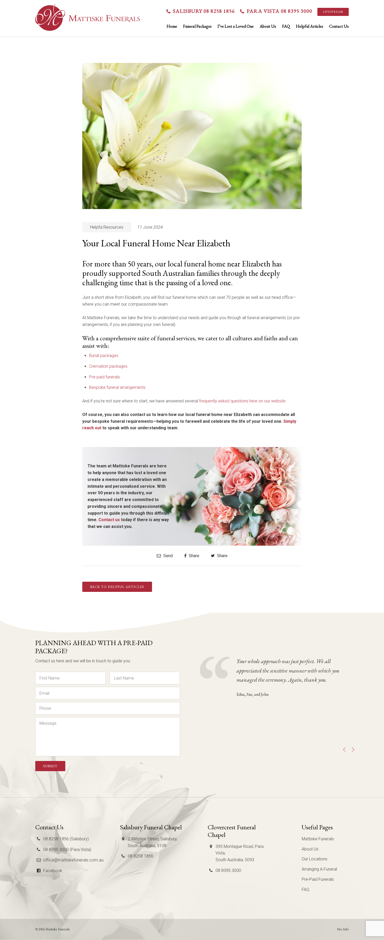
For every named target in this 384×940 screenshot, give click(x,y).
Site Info (343, 929)
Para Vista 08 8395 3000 (279, 11)
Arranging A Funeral (319, 869)
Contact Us (339, 26)
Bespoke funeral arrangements (117, 387)
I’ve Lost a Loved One (236, 26)
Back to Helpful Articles (117, 587)
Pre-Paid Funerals (318, 879)
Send (167, 556)
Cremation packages (108, 366)
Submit (50, 766)
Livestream (333, 12)
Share (193, 556)
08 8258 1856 (140, 856)
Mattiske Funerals (318, 838)
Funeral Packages (197, 26)
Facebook (52, 870)
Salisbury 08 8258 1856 (204, 11)
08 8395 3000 (228, 870)
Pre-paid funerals (104, 376)
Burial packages (103, 355)
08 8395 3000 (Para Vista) (67, 849)
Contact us (109, 519)
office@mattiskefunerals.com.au (73, 860)
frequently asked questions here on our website (242, 400)
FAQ (286, 26)
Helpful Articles (309, 26)
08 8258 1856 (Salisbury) (66, 838)
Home (172, 26)
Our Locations (314, 858)
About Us (268, 26)
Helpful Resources (106, 227)
